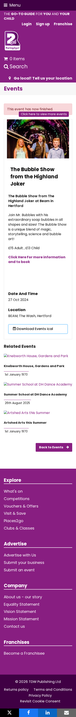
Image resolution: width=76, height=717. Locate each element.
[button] (12, 5)
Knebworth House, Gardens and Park (34, 366)
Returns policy (16, 689)
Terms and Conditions (53, 689)
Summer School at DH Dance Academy (35, 394)
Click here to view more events (44, 114)
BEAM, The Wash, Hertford (29, 316)
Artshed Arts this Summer (25, 423)
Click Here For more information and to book (36, 259)
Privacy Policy (40, 695)
